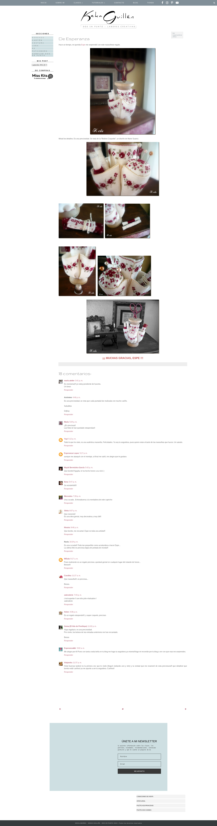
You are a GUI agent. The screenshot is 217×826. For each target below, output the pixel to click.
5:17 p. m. (83, 453)
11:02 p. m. (92, 626)
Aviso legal (141, 801)
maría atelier (69, 381)
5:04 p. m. (73, 422)
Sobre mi (60, 3)
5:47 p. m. (73, 482)
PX (33, 48)
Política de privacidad (145, 805)
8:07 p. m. (73, 511)
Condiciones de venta (145, 796)
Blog (135, 3)
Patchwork (40, 51)
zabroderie (68, 595)
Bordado (38, 37)
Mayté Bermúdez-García (74, 467)
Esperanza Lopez (71, 453)
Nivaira (67, 527)
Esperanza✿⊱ (70, 648)
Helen (66, 612)
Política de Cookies (144, 810)
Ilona (66, 482)
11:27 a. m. (76, 576)
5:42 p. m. (89, 467)
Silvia (66, 511)
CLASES (78, 3)
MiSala (67, 559)
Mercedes (68, 496)
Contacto (119, 3)
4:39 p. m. (73, 612)
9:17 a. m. (74, 559)
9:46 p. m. (74, 527)
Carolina (67, 576)
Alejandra (68, 663)
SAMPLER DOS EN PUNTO (41, 54)
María (66, 422)
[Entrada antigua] (185, 709)
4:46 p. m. (76, 397)
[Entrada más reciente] (60, 709)
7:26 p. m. (77, 496)
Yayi (66, 439)
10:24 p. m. (73, 542)
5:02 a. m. (81, 648)
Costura (38, 43)
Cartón (37, 40)
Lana (35, 46)
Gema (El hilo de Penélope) (75, 626)
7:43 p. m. (78, 595)
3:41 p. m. (79, 381)
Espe (83, 45)
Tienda (150, 3)
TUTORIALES (98, 3)
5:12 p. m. (72, 439)
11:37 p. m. (77, 663)
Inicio (44, 3)
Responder (68, 390)
